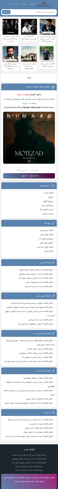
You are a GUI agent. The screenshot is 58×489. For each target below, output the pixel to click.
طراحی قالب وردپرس (32, 485)
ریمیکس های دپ (46, 239)
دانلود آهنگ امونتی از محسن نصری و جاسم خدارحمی (32, 303)
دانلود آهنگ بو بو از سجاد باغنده (40, 349)
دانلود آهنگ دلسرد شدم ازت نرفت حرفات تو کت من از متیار (29, 436)
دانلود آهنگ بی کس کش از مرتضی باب (37, 357)
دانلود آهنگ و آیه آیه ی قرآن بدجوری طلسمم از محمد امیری (29, 403)
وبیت (20, 485)
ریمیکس (23, 4)
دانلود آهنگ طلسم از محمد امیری (39, 399)
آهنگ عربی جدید (46, 230)
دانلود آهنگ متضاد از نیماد (38, 86)
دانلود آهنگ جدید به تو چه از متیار (39, 286)
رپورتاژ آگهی (48, 201)
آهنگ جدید (13, 4)
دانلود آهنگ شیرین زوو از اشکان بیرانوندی (36, 353)
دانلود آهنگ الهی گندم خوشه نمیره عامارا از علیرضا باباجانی (30, 307)
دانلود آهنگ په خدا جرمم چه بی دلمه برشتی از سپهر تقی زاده (28, 361)
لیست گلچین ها (46, 209)
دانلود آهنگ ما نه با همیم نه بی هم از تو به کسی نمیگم (30, 419)
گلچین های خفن (46, 243)
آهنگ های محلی (46, 234)
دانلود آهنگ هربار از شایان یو (41, 424)
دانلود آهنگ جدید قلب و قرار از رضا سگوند (36, 270)
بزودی (50, 197)
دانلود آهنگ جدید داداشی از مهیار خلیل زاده (35, 278)
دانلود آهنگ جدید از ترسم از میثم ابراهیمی (36, 274)
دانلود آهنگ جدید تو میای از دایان (39, 282)
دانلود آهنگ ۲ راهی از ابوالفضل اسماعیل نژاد (35, 324)
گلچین (32, 4)
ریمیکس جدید (47, 205)
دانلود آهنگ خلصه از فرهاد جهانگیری (38, 378)
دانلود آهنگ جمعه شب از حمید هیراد (38, 432)
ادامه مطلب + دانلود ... (29, 176)
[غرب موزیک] (43, 4)
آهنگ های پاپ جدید (45, 247)
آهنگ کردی (48, 251)
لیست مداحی (48, 213)
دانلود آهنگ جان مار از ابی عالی (40, 320)
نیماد (29, 77)
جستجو (6, 12)
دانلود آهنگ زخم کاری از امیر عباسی (39, 428)
